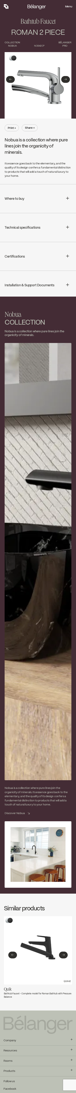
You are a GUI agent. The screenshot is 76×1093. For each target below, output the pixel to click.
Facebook (10, 1089)
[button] (10, 79)
